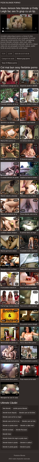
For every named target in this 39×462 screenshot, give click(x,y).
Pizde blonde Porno (10, 3)
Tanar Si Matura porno (9, 63)
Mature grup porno (23, 58)
